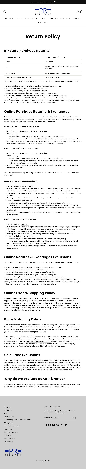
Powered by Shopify (43, 461)
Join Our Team (9, 417)
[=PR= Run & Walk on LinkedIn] (66, 425)
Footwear (9, 19)
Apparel (19, 19)
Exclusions (7, 435)
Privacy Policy (8, 423)
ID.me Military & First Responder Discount (17, 420)
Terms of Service (9, 438)
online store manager (37, 272)
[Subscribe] (74, 418)
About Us (76, 19)
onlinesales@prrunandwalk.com (28, 310)
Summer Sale (52, 19)
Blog (5, 413)
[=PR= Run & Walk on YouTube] (53, 425)
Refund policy (8, 442)
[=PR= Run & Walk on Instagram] (45, 425)
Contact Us (8, 410)
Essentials (29, 19)
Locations (43, 22)
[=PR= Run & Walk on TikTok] (62, 425)
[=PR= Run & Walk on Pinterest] (57, 425)
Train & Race (65, 19)
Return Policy (8, 429)
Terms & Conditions (10, 432)
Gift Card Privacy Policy (12, 426)
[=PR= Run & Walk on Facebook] (49, 425)
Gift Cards (40, 19)
